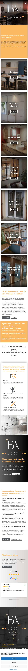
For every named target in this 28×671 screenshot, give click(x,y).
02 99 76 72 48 (14, 637)
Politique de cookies (13, 669)
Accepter (14, 658)
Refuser (14, 662)
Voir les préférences (14, 666)
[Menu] (25, 3)
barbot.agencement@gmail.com (14, 639)
